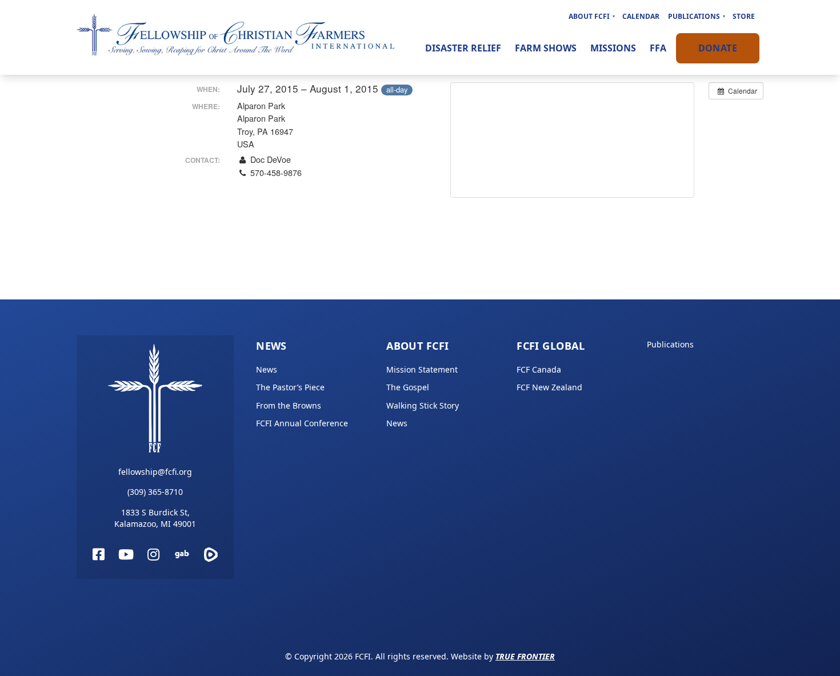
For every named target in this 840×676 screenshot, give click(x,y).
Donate (717, 48)
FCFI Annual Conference (302, 423)
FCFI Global (551, 346)
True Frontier (525, 656)
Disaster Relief (463, 48)
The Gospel (407, 387)
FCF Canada (539, 369)
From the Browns (288, 405)
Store (744, 16)
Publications (694, 16)
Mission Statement (422, 369)
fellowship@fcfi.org (155, 471)
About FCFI (589, 16)
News (271, 346)
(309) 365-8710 (155, 491)
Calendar (640, 16)
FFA (658, 48)
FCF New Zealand (549, 387)
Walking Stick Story (422, 405)
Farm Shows (546, 48)
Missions (613, 48)
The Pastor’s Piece (290, 387)
